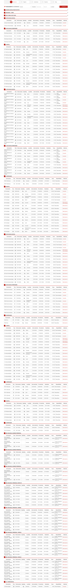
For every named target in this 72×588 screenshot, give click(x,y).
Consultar (64, 22)
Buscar (63, 6)
